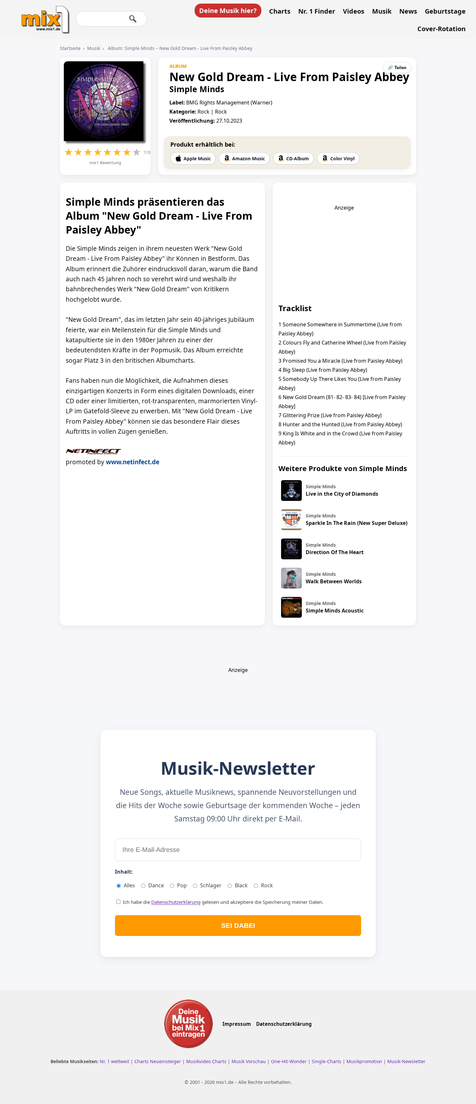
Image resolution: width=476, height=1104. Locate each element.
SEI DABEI (238, 925)
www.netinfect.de (132, 462)
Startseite (70, 48)
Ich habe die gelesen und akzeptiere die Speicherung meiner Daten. (222, 902)
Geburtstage (445, 11)
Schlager (210, 885)
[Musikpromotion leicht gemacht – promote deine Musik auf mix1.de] (188, 1024)
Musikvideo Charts (207, 1061)
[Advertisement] (344, 251)
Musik (381, 11)
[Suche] (132, 18)
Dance (156, 885)
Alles (129, 885)
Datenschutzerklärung (175, 902)
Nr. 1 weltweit (115, 1061)
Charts (279, 11)
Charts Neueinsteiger (158, 1061)
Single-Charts (327, 1061)
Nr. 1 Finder (316, 11)
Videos (353, 11)
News (408, 11)
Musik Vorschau (249, 1061)
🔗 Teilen (397, 67)
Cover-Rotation (441, 28)
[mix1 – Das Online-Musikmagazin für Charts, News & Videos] (42, 15)
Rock (267, 885)
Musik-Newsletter (406, 1061)
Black (241, 885)
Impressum (236, 1024)
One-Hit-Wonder (289, 1061)
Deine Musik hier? (228, 10)
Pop (182, 885)
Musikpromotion (364, 1061)
